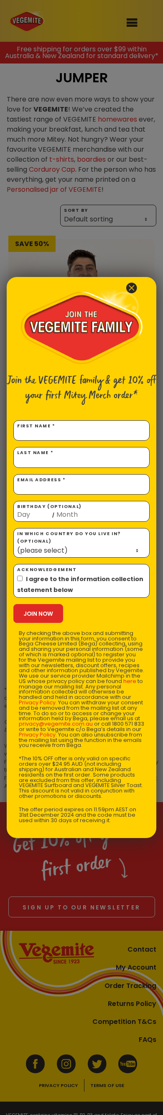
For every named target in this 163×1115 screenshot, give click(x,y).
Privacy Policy (37, 702)
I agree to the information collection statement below (80, 584)
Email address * (41, 480)
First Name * (36, 426)
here (129, 681)
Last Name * (35, 453)
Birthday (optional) (49, 510)
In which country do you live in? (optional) (69, 538)
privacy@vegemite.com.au (56, 723)
